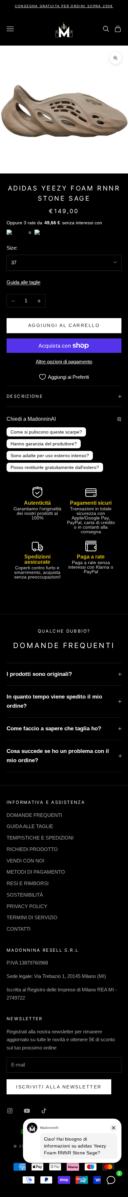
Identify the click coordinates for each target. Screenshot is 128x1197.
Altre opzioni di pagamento (64, 361)
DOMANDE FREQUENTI (34, 815)
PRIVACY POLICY (27, 906)
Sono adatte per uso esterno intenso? (50, 455)
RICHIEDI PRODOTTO (32, 849)
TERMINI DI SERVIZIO (32, 917)
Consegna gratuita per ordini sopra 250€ (64, 6)
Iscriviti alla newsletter (59, 1086)
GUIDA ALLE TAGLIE (30, 826)
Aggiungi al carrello (64, 325)
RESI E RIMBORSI (28, 883)
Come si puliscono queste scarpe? (46, 432)
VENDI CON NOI (25, 860)
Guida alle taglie (23, 282)
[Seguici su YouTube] (27, 1110)
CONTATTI (19, 929)
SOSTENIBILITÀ (25, 895)
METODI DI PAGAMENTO (36, 872)
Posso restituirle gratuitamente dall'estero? (55, 467)
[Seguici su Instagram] (10, 1110)
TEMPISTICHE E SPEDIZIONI (40, 838)
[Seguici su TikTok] (44, 1110)
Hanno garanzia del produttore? (44, 443)
